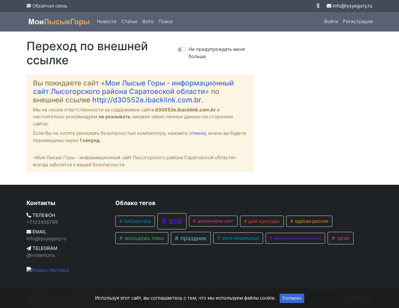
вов (174, 221)
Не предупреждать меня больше (217, 52)
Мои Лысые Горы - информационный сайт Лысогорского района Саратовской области (133, 87)
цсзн (342, 238)
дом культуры (263, 221)
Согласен (291, 298)
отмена (197, 133)
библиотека (137, 221)
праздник (193, 238)
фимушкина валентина (297, 238)
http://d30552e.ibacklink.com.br (146, 99)
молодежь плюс (143, 238)
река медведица (240, 238)
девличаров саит (214, 220)
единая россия (311, 221)
